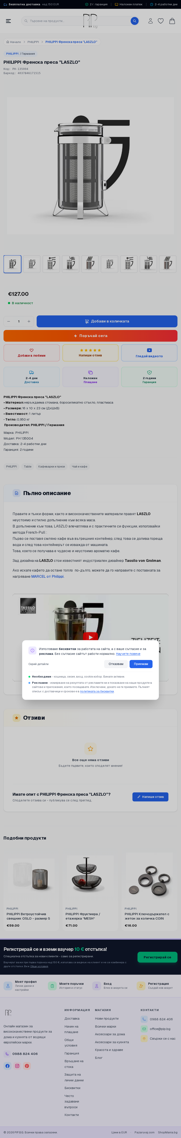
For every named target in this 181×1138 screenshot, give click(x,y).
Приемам (141, 664)
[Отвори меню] (8, 21)
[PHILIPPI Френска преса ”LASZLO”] (12, 264)
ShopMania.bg (167, 1132)
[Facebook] (7, 1066)
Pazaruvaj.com (145, 1132)
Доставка (71, 1018)
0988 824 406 (161, 1019)
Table (27, 466)
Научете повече (128, 654)
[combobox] (80, 21)
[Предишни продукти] (4, 890)
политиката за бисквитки (97, 691)
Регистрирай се (157, 957)
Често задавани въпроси (71, 1101)
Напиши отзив (153, 797)
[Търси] (135, 21)
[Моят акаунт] (151, 21)
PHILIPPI (20, 54)
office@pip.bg (160, 1029)
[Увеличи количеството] (29, 321)
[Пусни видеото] (90, 637)
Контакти (71, 1115)
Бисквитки (72, 1088)
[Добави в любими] (53, 854)
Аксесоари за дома (110, 1034)
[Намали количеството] (8, 321)
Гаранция (71, 1053)
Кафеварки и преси (51, 466)
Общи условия (39, 966)
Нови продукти (107, 1018)
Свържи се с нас (162, 1038)
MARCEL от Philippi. (47, 576)
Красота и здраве (109, 1050)
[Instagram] (17, 1066)
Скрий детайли (38, 664)
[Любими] (160, 21)
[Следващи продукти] (176, 890)
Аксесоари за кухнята (112, 1042)
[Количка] (172, 21)
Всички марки (105, 1026)
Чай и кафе (79, 466)
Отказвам (116, 664)
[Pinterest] (27, 1066)
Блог (99, 1058)
